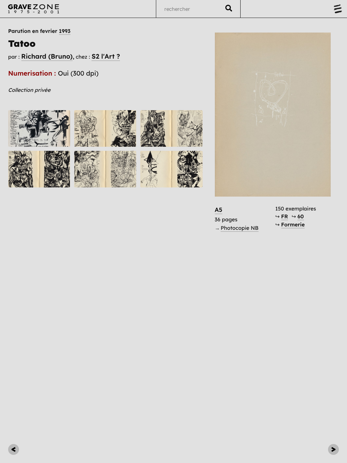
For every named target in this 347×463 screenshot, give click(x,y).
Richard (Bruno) (47, 56)
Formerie (293, 224)
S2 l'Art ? (105, 56)
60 (301, 216)
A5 (219, 210)
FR (284, 216)
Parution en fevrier (39, 31)
